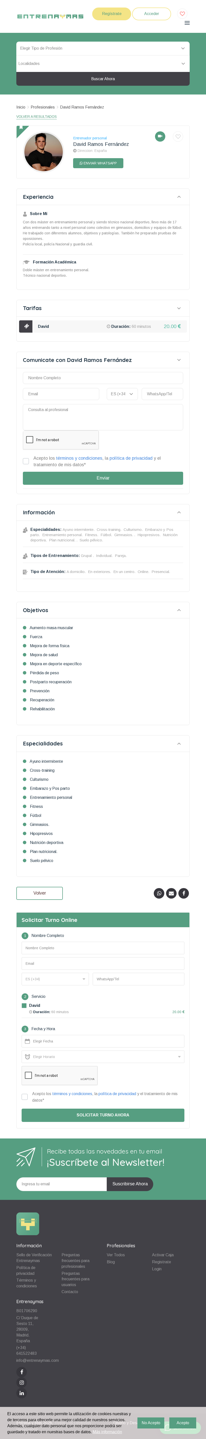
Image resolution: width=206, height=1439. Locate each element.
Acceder (151, 14)
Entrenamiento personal (51, 797)
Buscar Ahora (103, 79)
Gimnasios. (39, 824)
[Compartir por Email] (171, 893)
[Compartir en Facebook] (183, 893)
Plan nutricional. (44, 851)
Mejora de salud (44, 655)
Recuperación (42, 700)
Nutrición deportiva (46, 842)
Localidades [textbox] (29, 63)
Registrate (161, 1262)
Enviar (103, 478)
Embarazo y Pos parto (50, 788)
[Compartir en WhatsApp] (159, 893)
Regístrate (112, 14)
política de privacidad (131, 458)
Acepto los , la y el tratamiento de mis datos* (97, 461)
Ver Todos (116, 1255)
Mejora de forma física (49, 646)
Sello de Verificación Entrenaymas (34, 1258)
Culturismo (39, 779)
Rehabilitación (42, 709)
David (43, 326)
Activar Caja (163, 1255)
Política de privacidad (25, 1271)
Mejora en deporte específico (56, 664)
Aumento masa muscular (51, 628)
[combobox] (103, 63)
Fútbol (35, 815)
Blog (111, 1262)
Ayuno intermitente (46, 761)
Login (157, 1269)
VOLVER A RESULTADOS (36, 117)
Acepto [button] (183, 1423)
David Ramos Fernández (82, 107)
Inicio (20, 107)
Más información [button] (107, 1432)
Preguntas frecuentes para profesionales (75, 1261)
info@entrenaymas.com (37, 1360)
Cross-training (42, 770)
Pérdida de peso (44, 673)
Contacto (70, 1292)
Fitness (36, 806)
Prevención (39, 691)
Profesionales (43, 107)
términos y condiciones (79, 458)
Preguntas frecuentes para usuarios (75, 1279)
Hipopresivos (41, 833)
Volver (39, 893)
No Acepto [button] (151, 1423)
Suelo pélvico (41, 860)
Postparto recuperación (51, 682)
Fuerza (36, 637)
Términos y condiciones (26, 1283)
